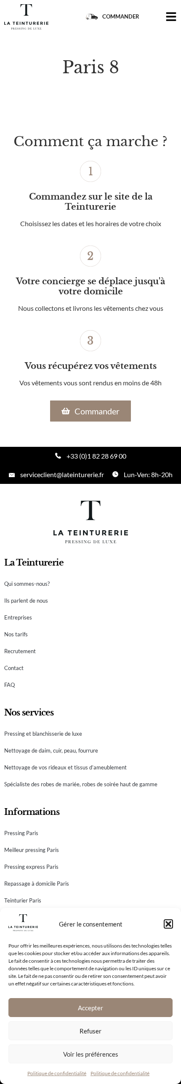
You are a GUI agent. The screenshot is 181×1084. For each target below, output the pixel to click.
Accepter (90, 1008)
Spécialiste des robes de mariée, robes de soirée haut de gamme (80, 784)
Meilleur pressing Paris (31, 849)
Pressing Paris (21, 833)
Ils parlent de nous (26, 600)
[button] (168, 924)
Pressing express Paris (31, 866)
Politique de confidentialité (56, 1073)
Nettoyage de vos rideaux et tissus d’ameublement (65, 767)
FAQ (9, 684)
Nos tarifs (16, 634)
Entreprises (18, 617)
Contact (14, 668)
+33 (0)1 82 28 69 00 (96, 456)
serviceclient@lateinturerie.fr (62, 474)
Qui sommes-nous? (27, 583)
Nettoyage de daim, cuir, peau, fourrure (51, 750)
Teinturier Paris (22, 900)
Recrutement (20, 651)
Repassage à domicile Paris (36, 883)
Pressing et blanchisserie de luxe (43, 733)
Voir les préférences (90, 1054)
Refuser (90, 1031)
